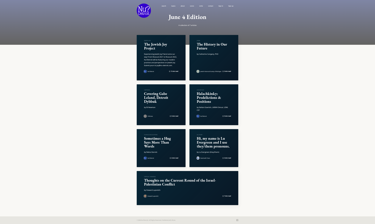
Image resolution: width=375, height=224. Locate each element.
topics (173, 6)
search (164, 6)
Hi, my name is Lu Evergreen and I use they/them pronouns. (213, 142)
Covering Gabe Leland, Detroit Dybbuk (156, 97)
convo (192, 6)
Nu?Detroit (151, 71)
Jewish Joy (147, 40)
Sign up (230, 6)
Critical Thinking (150, 176)
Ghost (173, 220)
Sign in (220, 6)
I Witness (147, 90)
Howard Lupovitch (153, 196)
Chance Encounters (151, 135)
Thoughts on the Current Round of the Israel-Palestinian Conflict (180, 182)
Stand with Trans (205, 158)
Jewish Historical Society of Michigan (210, 71)
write (201, 6)
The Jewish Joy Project (155, 46)
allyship (199, 135)
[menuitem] (164, 6)
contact (210, 6)
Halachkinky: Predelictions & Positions (209, 97)
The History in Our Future (212, 46)
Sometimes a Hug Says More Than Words (157, 142)
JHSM (198, 40)
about (183, 6)
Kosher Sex (200, 90)
